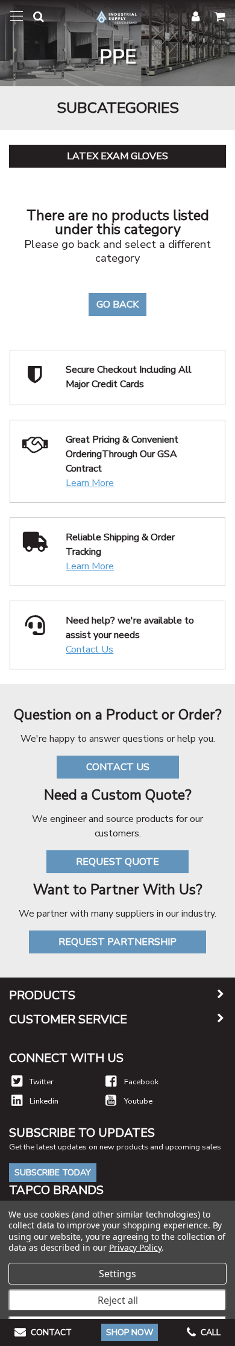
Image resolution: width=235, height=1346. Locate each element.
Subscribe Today (52, 1172)
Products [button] (42, 996)
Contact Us (89, 649)
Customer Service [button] (68, 1020)
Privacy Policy (135, 1247)
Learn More (90, 483)
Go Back (117, 304)
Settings (117, 1273)
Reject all (118, 1300)
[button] (34, 19)
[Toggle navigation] (17, 16)
